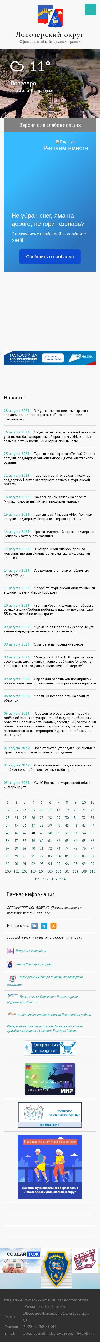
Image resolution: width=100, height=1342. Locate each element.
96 (67, 864)
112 (45, 879)
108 (75, 871)
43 (84, 825)
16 (41, 810)
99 (92, 864)
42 (75, 825)
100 (8, 871)
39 (50, 825)
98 (84, 864)
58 (24, 841)
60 (41, 841)
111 (37, 879)
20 (75, 810)
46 (16, 833)
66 (92, 841)
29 (58, 818)
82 (41, 856)
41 (67, 825)
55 (92, 833)
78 (7, 856)
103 (33, 871)
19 (67, 810)
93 (41, 864)
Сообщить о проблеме (50, 256)
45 (7, 833)
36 (24, 825)
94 (50, 864)
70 (33, 848)
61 (50, 841)
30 (67, 818)
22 (92, 810)
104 (41, 871)
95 (58, 864)
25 (24, 818)
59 (33, 841)
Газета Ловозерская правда (34, 964)
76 (84, 848)
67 (7, 848)
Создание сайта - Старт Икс (45, 1307)
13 (16, 810)
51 (58, 833)
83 (50, 856)
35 (16, 825)
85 (67, 856)
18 (58, 810)
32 (84, 818)
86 (75, 856)
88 (92, 856)
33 (92, 818)
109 (84, 871)
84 (58, 856)
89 (7, 864)
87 (84, 856)
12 (7, 810)
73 (58, 848)
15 (33, 810)
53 (75, 833)
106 (58, 871)
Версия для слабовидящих (50, 125)
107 (67, 871)
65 (84, 841)
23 (7, 818)
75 (75, 848)
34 (7, 825)
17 (50, 810)
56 (7, 841)
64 (75, 841)
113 (54, 879)
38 (41, 825)
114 (62, 879)
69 (24, 848)
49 (41, 833)
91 (24, 864)
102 (24, 871)
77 (92, 848)
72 (50, 848)
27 (41, 818)
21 (84, 810)
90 (16, 864)
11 (92, 802)
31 (75, 818)
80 (24, 856)
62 (58, 841)
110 (92, 871)
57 (16, 841)
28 (50, 818)
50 (50, 833)
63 (67, 841)
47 (24, 833)
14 (24, 810)
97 (75, 864)
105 (50, 871)
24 (16, 818)
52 (67, 833)
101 (16, 871)
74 (67, 848)
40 (58, 825)
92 (33, 864)
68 (16, 848)
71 (41, 848)
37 (33, 825)
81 (33, 856)
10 (84, 802)
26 (33, 818)
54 (84, 833)
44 (92, 825)
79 (16, 856)
